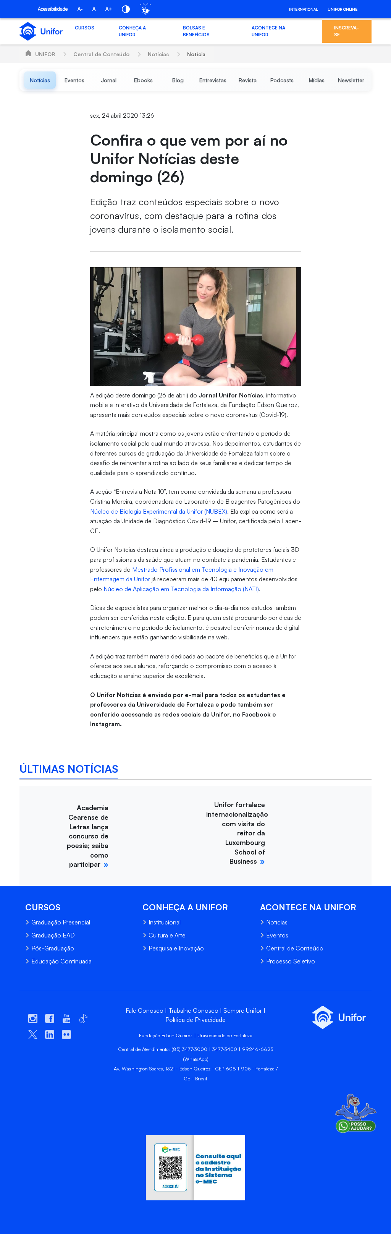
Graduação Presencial (60, 922)
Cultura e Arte (167, 935)
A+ (108, 9)
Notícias (158, 54)
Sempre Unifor (242, 1010)
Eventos (277, 935)
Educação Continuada (61, 961)
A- (80, 9)
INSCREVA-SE (346, 31)
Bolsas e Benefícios (196, 31)
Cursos (84, 28)
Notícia (196, 54)
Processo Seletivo (290, 961)
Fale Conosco (144, 1010)
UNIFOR (45, 54)
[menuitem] (40, 80)
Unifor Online (342, 9)
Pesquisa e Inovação (176, 948)
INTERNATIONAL (303, 9)
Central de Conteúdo (101, 54)
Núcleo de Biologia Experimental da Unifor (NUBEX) (158, 511)
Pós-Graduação (52, 948)
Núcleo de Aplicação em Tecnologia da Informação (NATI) (181, 589)
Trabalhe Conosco (193, 1010)
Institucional (165, 922)
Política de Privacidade (195, 1019)
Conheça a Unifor (132, 31)
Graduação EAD (53, 935)
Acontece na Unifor (268, 31)
